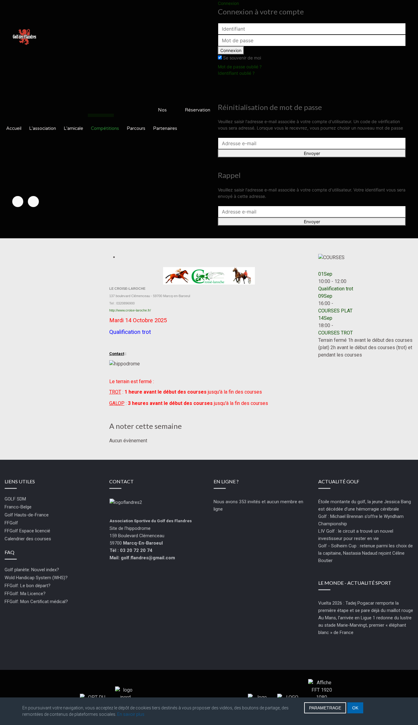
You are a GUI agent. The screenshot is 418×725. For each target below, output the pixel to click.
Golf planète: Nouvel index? (32, 569)
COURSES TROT (335, 333)
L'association (42, 128)
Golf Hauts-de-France (27, 515)
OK (355, 707)
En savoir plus (130, 714)
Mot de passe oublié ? (240, 66)
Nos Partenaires (165, 119)
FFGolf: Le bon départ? (27, 585)
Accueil (13, 128)
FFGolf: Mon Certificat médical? (36, 601)
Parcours (136, 128)
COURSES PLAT (335, 311)
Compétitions (105, 128)
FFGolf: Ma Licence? (25, 593)
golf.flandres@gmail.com (148, 558)
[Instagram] (33, 201)
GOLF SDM (15, 499)
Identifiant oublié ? (236, 73)
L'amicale (73, 128)
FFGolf (11, 523)
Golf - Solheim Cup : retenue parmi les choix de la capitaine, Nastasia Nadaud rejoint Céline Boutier (365, 553)
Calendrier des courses (28, 539)
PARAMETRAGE (325, 707)
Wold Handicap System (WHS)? (36, 577)
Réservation (197, 110)
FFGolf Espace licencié (27, 531)
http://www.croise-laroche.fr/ (130, 310)
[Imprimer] (120, 257)
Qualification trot (335, 289)
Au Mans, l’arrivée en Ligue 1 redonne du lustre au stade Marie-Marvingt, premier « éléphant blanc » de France (365, 625)
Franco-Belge (18, 507)
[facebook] (17, 201)
